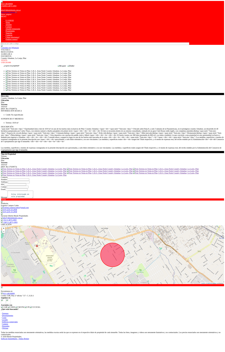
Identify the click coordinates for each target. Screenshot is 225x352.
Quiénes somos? (12, 39)
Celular (3, 187)
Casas (4, 318)
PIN (2, 184)
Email (3, 189)
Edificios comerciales (10, 322)
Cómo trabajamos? (12, 37)
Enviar (3, 199)
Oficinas (5, 328)
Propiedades (10, 31)
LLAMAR (10, 20)
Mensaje (4, 197)
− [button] (3, 231)
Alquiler (9, 25)
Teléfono (4, 182)
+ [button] (3, 228)
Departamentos (7, 316)
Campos (9, 27)
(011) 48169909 (9, 294)
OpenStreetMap (211, 283)
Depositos (5, 326)
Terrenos (5, 313)
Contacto (9, 35)
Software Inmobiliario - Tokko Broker (15, 339)
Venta (8, 23)
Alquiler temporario (13, 29)
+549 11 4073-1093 (10, 222)
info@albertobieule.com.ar (11, 10)
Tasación (9, 33)
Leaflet (203, 283)
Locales (5, 320)
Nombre (4, 180)
